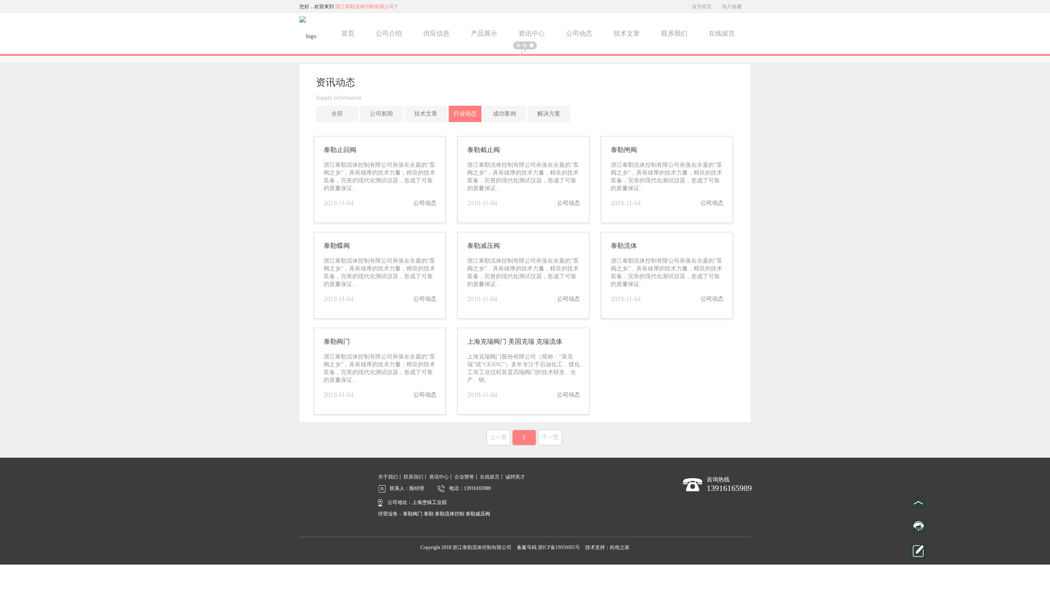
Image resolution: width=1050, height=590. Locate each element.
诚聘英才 (515, 477)
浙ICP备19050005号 (559, 547)
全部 (337, 114)
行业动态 (465, 114)
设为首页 (702, 6)
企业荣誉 (464, 477)
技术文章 (627, 33)
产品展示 (484, 33)
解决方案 (548, 114)
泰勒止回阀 (340, 149)
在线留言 (722, 33)
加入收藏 (732, 6)
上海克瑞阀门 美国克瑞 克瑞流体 (514, 341)
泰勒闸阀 (624, 149)
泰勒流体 (624, 245)
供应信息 (436, 33)
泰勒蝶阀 (337, 245)
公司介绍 (389, 33)
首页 (347, 33)
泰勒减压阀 (483, 245)
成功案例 (504, 114)
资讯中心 (531, 33)
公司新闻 (381, 114)
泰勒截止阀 (483, 149)
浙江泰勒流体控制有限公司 (481, 547)
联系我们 (674, 33)
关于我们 (388, 477)
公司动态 (579, 33)
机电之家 (620, 547)
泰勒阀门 (337, 341)
